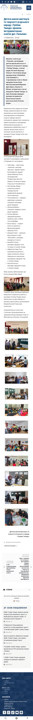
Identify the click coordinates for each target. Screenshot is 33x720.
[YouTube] (11, 2)
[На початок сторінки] (27, 718)
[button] (16, 327)
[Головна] (23, 14)
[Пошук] (5, 718)
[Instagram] (5, 2)
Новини (29, 14)
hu (26, 2)
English (6, 693)
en (30, 2)
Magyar (6, 691)
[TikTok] (8, 2)
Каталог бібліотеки (9, 683)
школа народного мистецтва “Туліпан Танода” (11, 545)
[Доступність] (16, 718)
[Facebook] (2, 2)
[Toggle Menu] (28, 8)
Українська (7, 689)
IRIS (5, 684)
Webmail (6, 681)
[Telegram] (14, 2)
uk (23, 2)
